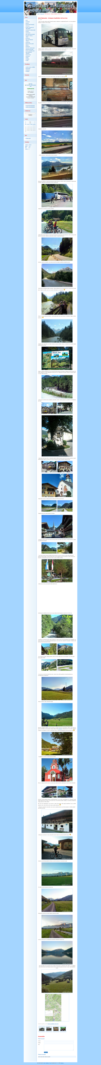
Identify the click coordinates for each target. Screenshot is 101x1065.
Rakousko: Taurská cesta (30, 47)
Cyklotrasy (27, 71)
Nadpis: (39, 1042)
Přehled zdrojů (28, 138)
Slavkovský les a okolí (29, 49)
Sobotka (27, 57)
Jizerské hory (28, 32)
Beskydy (27, 23)
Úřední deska (28, 68)
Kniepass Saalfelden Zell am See (53, 1023)
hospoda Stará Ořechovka (30, 105)
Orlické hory (28, 46)
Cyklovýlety (28, 21)
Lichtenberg (60, 728)
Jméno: (39, 1040)
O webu (27, 60)
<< (25, 121)
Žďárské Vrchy (28, 54)
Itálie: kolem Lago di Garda (30, 34)
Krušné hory (28, 38)
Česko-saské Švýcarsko (30, 24)
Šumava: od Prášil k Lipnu (30, 50)
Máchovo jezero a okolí (30, 43)
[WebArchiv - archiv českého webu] (30, 86)
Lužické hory (28, 42)
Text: (39, 1044)
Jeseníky (27, 31)
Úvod (27, 20)
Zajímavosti (28, 56)
